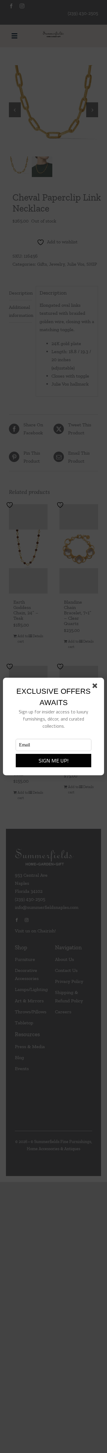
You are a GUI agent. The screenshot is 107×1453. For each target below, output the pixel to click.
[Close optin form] (96, 687)
